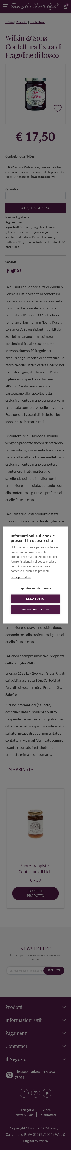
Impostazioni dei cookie (35, 588)
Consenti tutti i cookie (35, 610)
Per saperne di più (21, 577)
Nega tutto (35, 598)
